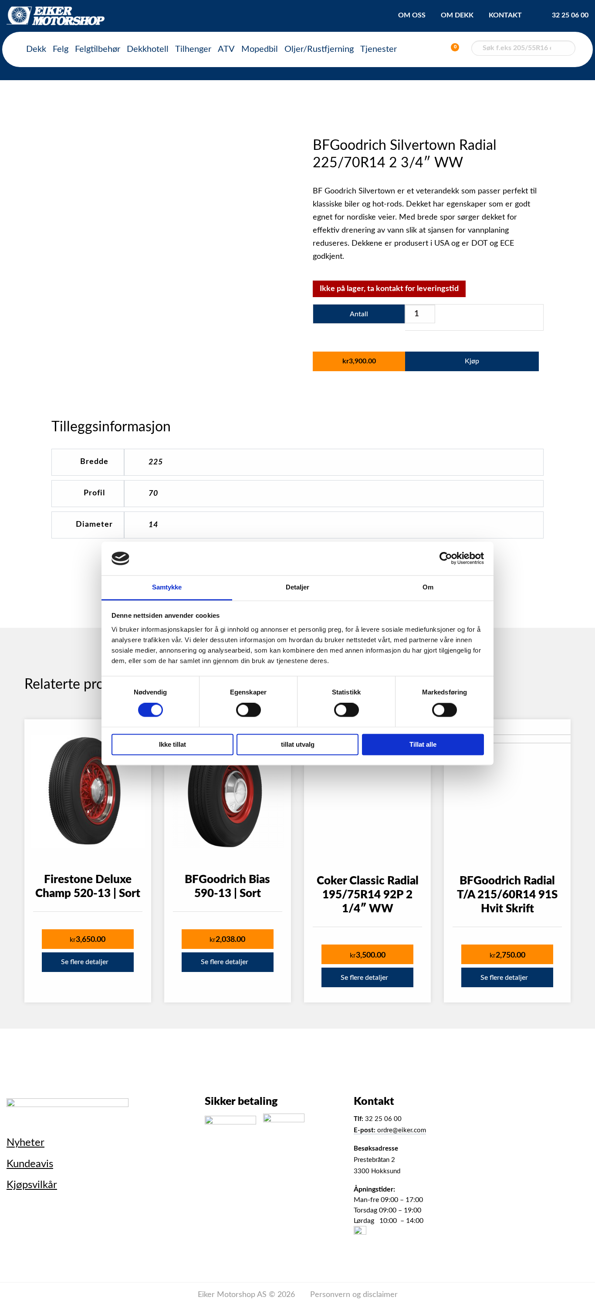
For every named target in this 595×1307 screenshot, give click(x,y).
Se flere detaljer (84, 961)
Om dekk (457, 15)
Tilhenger (193, 49)
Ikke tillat (172, 744)
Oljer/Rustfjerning (319, 49)
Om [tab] (428, 587)
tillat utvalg (297, 744)
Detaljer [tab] (298, 587)
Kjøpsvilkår (32, 1185)
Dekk (36, 49)
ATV (226, 49)
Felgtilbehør (97, 49)
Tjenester (378, 49)
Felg (60, 49)
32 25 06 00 (570, 15)
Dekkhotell (148, 49)
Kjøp (472, 361)
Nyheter (25, 1143)
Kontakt (505, 15)
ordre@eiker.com (390, 1130)
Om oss (412, 15)
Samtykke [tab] (167, 587)
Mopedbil (259, 49)
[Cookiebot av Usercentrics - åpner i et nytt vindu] (446, 558)
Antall (359, 314)
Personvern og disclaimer (354, 1295)
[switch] (248, 710)
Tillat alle (422, 744)
